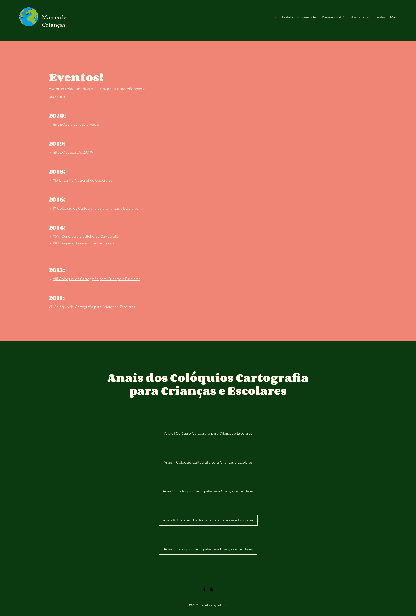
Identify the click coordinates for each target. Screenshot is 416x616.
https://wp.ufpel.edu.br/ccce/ (76, 124)
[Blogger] (211, 589)
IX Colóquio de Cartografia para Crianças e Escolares (95, 208)
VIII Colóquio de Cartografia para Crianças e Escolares (96, 278)
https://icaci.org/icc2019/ (73, 152)
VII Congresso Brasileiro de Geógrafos (83, 243)
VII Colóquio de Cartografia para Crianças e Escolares (92, 306)
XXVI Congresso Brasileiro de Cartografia (86, 236)
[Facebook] (204, 589)
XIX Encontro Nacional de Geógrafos (82, 180)
